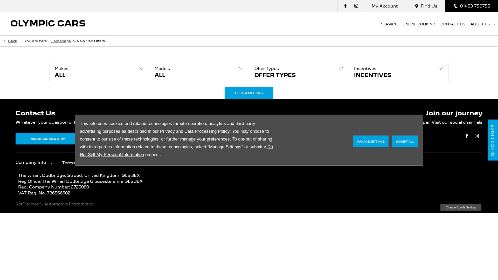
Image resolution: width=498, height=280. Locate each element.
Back (12, 41)
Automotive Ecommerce (68, 204)
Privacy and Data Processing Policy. (195, 131)
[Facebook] (345, 6)
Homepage (61, 41)
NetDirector (27, 204)
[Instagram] (356, 6)
